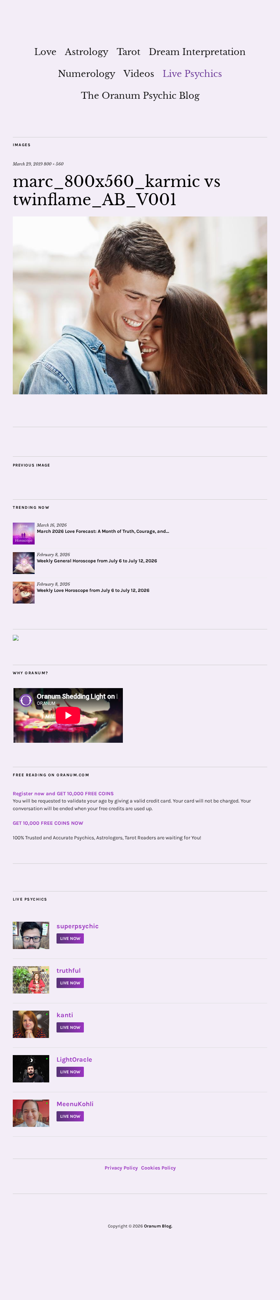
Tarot (128, 52)
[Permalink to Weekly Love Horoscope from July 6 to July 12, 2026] (24, 593)
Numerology (86, 73)
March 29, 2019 (28, 164)
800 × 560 (53, 164)
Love (45, 52)
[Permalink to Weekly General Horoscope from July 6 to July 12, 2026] (24, 563)
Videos (139, 73)
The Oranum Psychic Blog (140, 95)
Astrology (86, 52)
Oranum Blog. (158, 1226)
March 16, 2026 (52, 525)
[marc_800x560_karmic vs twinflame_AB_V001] (140, 392)
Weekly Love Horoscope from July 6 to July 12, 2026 (93, 590)
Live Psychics (192, 73)
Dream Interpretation (197, 52)
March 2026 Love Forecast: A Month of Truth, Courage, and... (103, 531)
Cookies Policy (158, 1168)
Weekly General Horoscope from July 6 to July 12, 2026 (97, 560)
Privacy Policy (121, 1168)
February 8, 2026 (53, 554)
